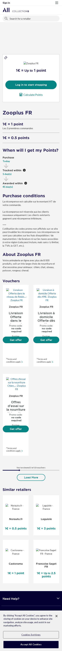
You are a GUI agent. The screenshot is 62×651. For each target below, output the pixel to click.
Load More (31, 477)
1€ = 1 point (13, 124)
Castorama (16, 563)
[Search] (6, 18)
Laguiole (46, 519)
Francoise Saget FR (46, 565)
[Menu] (56, 3)
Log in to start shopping (31, 84)
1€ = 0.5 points (16, 138)
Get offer (16, 339)
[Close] (56, 616)
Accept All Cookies (30, 644)
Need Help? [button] (11, 598)
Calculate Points (33, 94)
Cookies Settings (30, 634)
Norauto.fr (16, 519)
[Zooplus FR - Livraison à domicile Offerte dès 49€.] (46, 295)
